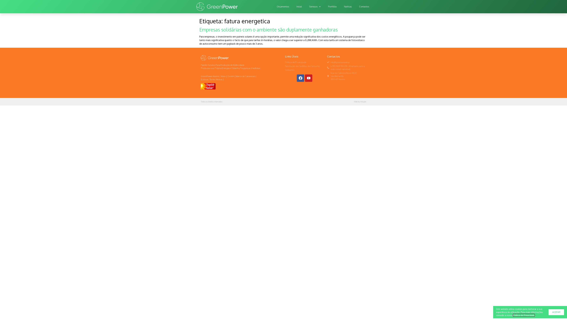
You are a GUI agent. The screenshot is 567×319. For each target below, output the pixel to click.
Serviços (313, 6)
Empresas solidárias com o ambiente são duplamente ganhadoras (268, 30)
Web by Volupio (360, 102)
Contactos (364, 6)
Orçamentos (283, 6)
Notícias (348, 6)
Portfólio (332, 6)
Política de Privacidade (524, 315)
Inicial (299, 6)
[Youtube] (308, 78)
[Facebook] (300, 78)
